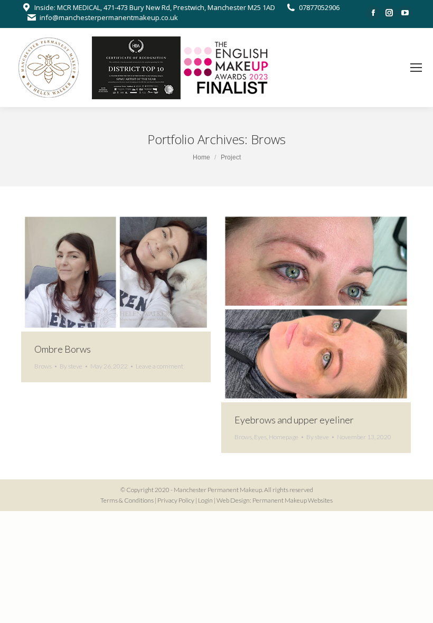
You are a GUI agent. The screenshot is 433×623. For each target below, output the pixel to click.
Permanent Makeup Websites (292, 500)
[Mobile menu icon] (416, 67)
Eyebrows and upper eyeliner (294, 420)
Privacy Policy (175, 500)
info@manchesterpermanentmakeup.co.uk (109, 17)
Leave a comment (159, 366)
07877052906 (319, 7)
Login (205, 500)
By (71, 366)
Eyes (260, 437)
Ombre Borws (62, 349)
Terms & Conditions (127, 500)
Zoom (102, 272)
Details (130, 272)
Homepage (283, 437)
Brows (43, 366)
